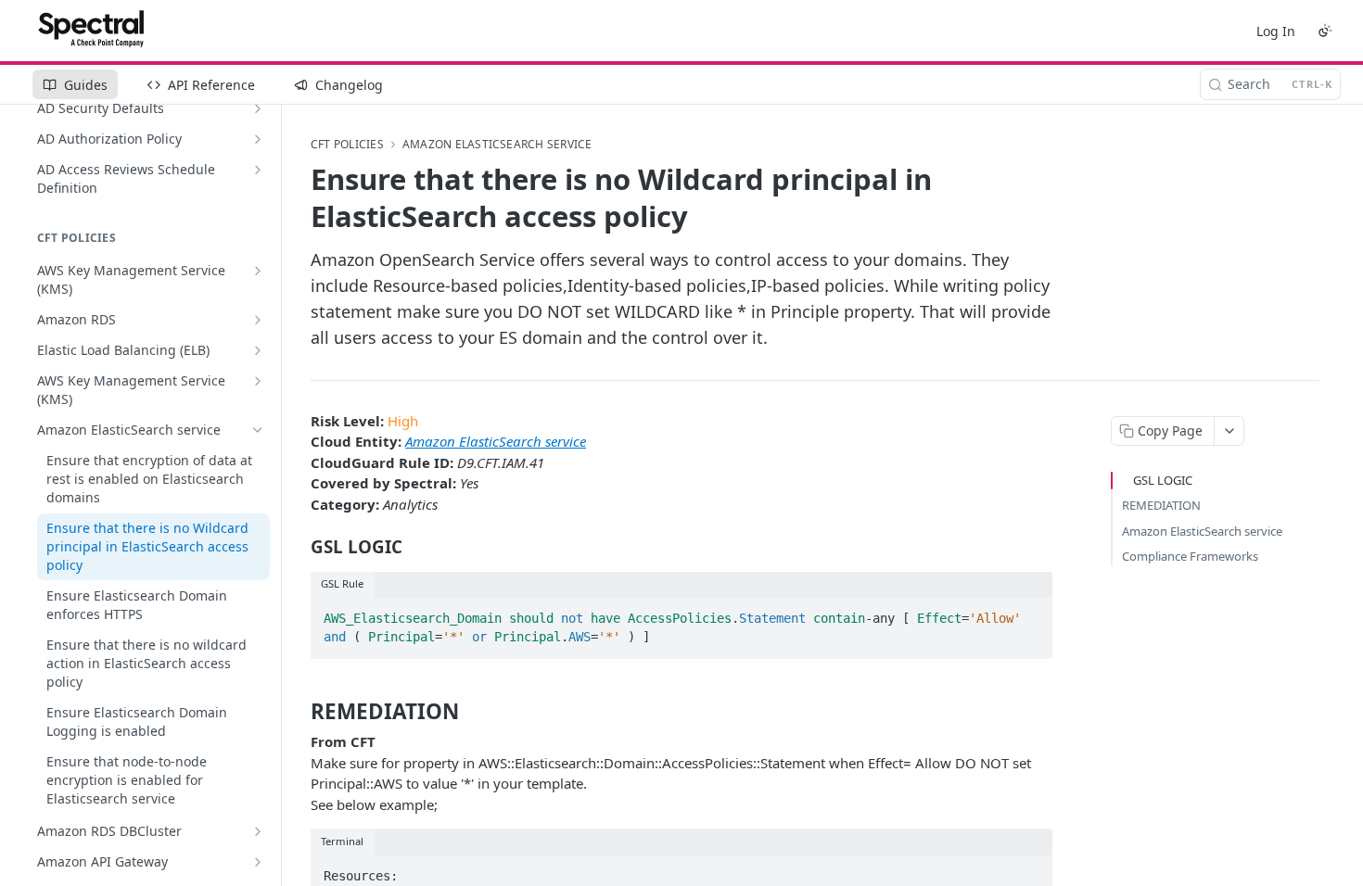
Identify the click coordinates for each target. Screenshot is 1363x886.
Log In (1275, 31)
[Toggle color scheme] (1325, 30)
